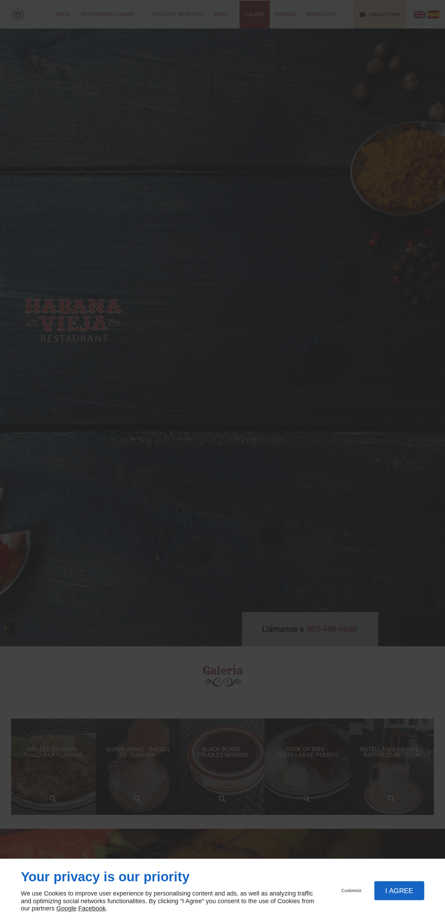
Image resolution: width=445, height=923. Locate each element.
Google (66, 908)
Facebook (92, 908)
